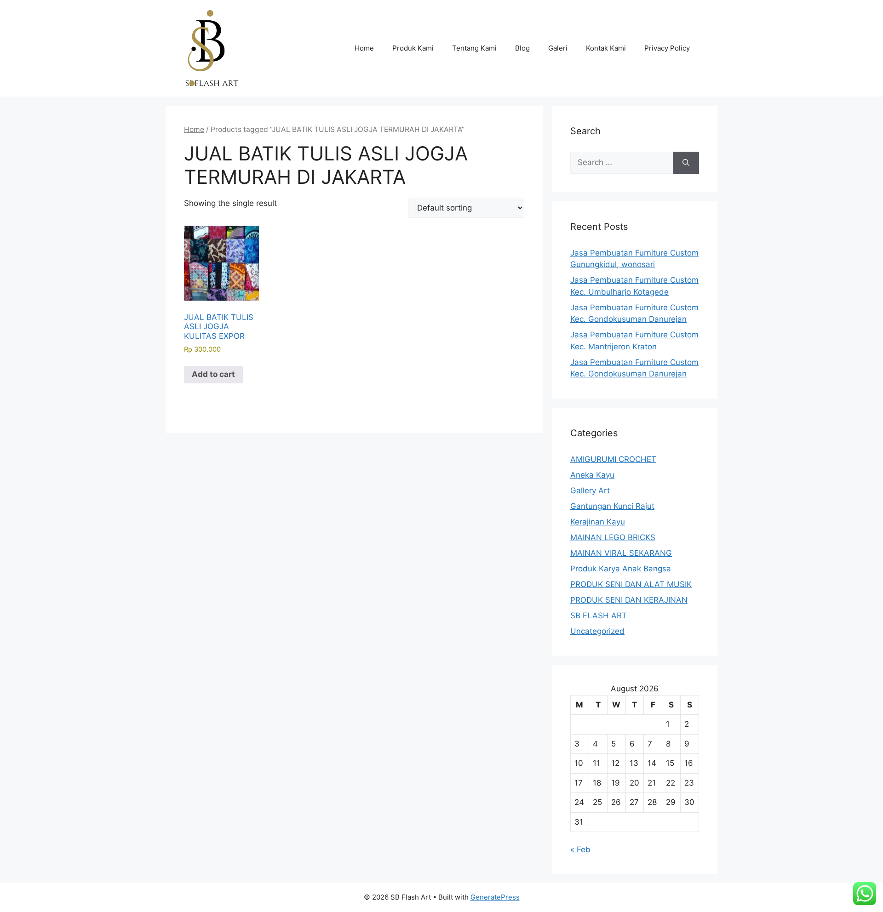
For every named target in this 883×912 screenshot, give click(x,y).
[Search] (686, 163)
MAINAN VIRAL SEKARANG (621, 553)
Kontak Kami (606, 48)
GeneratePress (495, 897)
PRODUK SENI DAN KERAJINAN (629, 599)
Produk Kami (413, 48)
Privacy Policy (667, 48)
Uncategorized (597, 631)
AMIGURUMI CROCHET (613, 459)
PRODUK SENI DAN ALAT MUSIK (631, 584)
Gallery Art (590, 490)
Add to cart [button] (213, 374)
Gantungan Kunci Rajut (612, 506)
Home (364, 48)
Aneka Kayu (592, 474)
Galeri (558, 48)
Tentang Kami (474, 48)
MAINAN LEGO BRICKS (612, 537)
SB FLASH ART (598, 615)
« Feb (580, 849)
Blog (522, 48)
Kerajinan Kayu (597, 521)
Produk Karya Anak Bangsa (620, 568)
